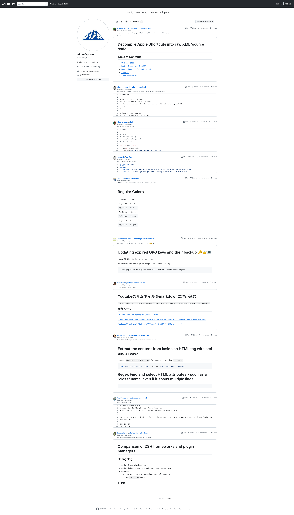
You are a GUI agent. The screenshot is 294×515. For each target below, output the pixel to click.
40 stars (214, 28)
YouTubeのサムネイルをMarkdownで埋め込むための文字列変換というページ (150, 324)
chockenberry (122, 122)
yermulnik (121, 157)
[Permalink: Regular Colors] (116, 191)
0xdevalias (121, 28)
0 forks (196, 87)
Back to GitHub (64, 4)
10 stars (214, 282)
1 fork (194, 28)
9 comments (203, 28)
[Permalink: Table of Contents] (116, 56)
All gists (53, 4)
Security (129, 509)
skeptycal (121, 178)
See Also (125, 72)
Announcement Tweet (130, 75)
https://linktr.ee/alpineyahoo (90, 71)
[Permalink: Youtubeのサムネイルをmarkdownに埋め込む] (116, 296)
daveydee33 (122, 335)
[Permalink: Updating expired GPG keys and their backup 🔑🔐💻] (116, 252)
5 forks (192, 433)
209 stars (214, 433)
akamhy (120, 87)
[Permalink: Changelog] (116, 459)
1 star (215, 87)
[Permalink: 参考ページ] (116, 308)
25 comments (203, 157)
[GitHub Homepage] (97, 508)
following (95, 67)
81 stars (214, 157)
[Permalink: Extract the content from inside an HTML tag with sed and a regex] (116, 351)
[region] (165, 59)
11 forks (192, 157)
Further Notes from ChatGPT (133, 66)
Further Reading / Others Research (136, 69)
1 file (186, 28)
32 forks (192, 238)
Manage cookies (166, 509)
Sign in (279, 4)
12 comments (202, 433)
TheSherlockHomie (124, 239)
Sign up (287, 4)
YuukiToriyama (122, 398)
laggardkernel (122, 433)
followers (84, 67)
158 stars (214, 238)
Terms (116, 509)
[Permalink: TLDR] (116, 483)
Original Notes (127, 63)
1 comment (205, 87)
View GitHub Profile (93, 79)
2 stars (214, 178)
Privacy (122, 509)
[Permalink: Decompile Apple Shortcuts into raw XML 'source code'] (116, 46)
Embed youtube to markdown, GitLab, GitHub (138, 315)
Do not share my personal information (186, 509)
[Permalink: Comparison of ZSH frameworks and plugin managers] (116, 448)
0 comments (203, 122)
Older (169, 498)
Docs (151, 509)
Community (143, 509)
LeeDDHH (121, 283)
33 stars (214, 122)
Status (136, 509)
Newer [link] (161, 498)
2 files (186, 398)
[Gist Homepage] (8, 3)
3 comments (203, 238)
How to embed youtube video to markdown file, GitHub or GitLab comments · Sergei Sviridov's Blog (162, 319)
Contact (157, 509)
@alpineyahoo (85, 75)
